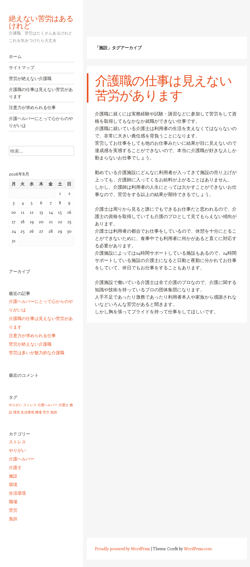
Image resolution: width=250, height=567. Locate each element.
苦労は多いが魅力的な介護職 (36, 352)
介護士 (64, 405)
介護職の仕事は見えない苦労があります (41, 93)
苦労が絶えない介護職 (30, 78)
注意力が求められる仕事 (32, 107)
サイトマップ (21, 67)
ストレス (30, 405)
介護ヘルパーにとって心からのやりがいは (41, 122)
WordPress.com (198, 548)
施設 (13, 476)
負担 (53, 412)
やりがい (15, 405)
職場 (38, 412)
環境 (16, 412)
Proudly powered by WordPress (122, 548)
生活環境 (27, 412)
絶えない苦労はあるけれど (41, 22)
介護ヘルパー (48, 405)
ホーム (15, 56)
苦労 (46, 412)
